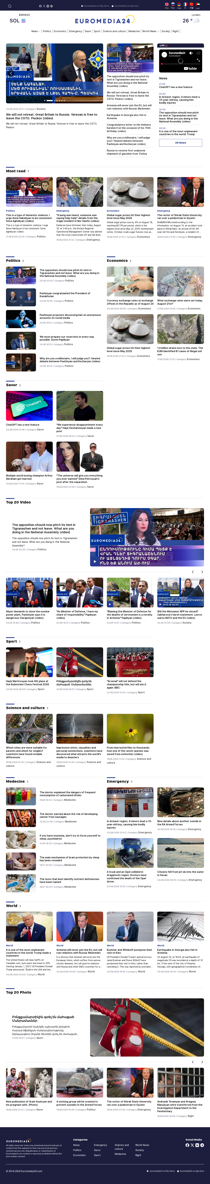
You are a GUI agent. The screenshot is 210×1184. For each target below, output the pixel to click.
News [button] (34, 31)
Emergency (75, 31)
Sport (97, 31)
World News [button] (149, 31)
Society (166, 31)
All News (180, 142)
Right (175, 31)
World (41, 974)
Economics (60, 31)
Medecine (134, 31)
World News (142, 1145)
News (76, 1145)
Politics (47, 31)
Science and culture (114, 31)
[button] (98, 73)
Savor (88, 31)
